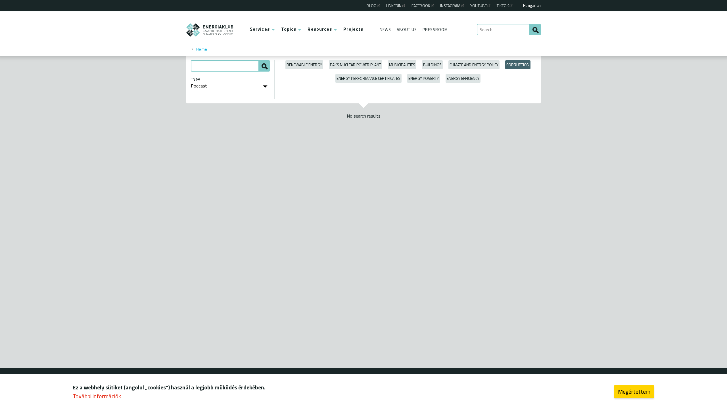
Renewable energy (304, 65)
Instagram (450, 6)
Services (260, 29)
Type (195, 79)
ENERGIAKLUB (210, 30)
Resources (320, 29)
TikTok (503, 6)
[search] (535, 29)
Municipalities (402, 65)
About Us (407, 29)
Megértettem (634, 391)
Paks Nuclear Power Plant (355, 65)
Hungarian (532, 5)
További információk (97, 396)
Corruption (517, 65)
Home (201, 49)
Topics (288, 29)
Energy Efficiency (463, 78)
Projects (353, 29)
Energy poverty (423, 78)
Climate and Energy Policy (474, 65)
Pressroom (435, 29)
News (385, 29)
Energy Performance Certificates (368, 78)
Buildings (432, 65)
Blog (371, 6)
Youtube (478, 6)
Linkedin (394, 6)
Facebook (420, 6)
